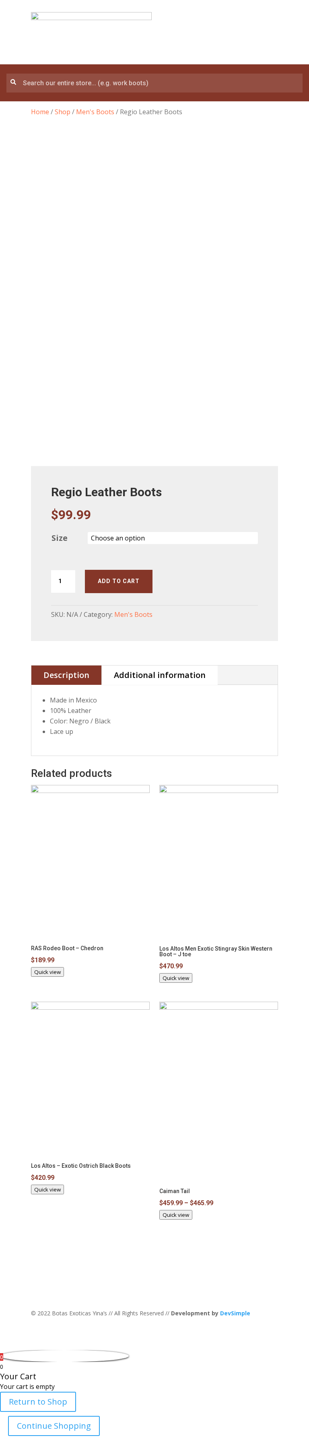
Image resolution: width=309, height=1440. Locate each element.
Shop (62, 111)
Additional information (160, 675)
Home (40, 111)
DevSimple (235, 1313)
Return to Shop (38, 1401)
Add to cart (119, 581)
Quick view (47, 972)
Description (66, 675)
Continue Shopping (54, 1425)
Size (60, 537)
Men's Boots (95, 111)
